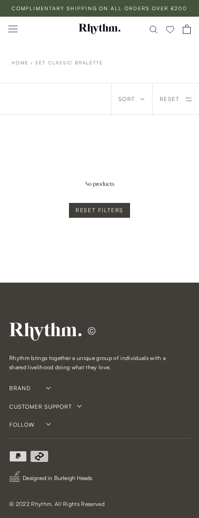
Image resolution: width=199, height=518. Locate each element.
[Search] (153, 29)
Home (20, 62)
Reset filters (99, 210)
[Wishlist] (170, 29)
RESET (170, 98)
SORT (126, 98)
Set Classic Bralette (69, 62)
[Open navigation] (13, 28)
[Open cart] (187, 29)
